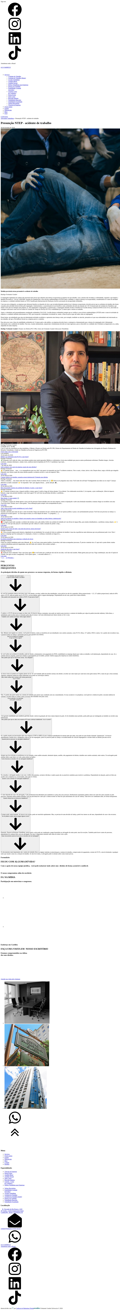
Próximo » (11, 557)
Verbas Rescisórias (13, 103)
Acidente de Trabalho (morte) (13, 1197)
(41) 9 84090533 (6, 67)
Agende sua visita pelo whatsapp (10, 979)
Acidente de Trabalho (14, 76)
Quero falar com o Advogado (9, 451)
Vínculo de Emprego (14, 105)
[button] (60, 1118)
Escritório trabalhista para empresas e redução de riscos (17, 539)
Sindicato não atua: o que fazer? (10, 549)
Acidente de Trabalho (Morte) (17, 78)
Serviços (7, 75)
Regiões (6, 1164)
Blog (5, 112)
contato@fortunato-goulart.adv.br (10, 1228)
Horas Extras (12, 95)
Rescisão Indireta (13, 98)
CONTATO (4, 117)
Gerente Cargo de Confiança (12, 92)
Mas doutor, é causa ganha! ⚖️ (10, 498)
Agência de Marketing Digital (25, 1308)
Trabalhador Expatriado (15, 102)
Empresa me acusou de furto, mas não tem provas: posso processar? (21, 528)
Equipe (6, 108)
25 (7, 557)
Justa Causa (11, 96)
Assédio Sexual (12, 83)
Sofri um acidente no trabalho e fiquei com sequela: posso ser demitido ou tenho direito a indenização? (31, 518)
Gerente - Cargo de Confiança (9, 1182)
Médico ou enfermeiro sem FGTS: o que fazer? (15, 457)
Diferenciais (8, 110)
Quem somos (8, 107)
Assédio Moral (12, 81)
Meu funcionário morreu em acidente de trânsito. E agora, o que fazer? (21, 488)
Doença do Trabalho (14, 86)
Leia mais (3, 463)
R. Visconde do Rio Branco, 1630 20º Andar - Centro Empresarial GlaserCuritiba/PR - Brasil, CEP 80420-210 (12, 1210)
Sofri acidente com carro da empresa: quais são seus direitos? (19, 467)
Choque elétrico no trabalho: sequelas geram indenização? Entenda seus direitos (24, 477)
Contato (6, 1162)
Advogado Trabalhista (7, 118)
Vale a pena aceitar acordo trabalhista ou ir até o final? (17, 508)
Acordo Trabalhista (14, 80)
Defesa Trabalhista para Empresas (18, 85)
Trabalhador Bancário (14, 100)
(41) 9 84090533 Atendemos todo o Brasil (8, 1245)
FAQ (6, 113)
